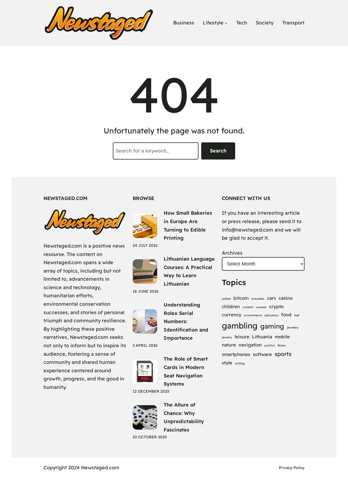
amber (226, 299)
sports (283, 353)
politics (270, 345)
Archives (232, 253)
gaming (272, 326)
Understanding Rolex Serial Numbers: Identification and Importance (186, 321)
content (248, 307)
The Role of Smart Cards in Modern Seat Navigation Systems (186, 371)
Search (218, 151)
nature (229, 345)
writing (240, 363)
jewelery (293, 327)
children (231, 306)
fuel (296, 315)
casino (286, 298)
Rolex (281, 345)
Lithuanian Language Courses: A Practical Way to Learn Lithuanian (189, 271)
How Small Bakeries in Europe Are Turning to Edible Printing (188, 225)
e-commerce (253, 315)
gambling (239, 325)
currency (231, 314)
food (286, 314)
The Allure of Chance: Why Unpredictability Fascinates (184, 417)
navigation (250, 345)
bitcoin (241, 298)
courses (261, 307)
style (227, 362)
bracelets (257, 299)
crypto (276, 306)
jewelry (227, 337)
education (271, 315)
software (262, 354)
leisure (242, 336)
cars (271, 298)
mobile (282, 336)
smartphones (236, 354)
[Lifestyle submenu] (226, 22)
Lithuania (262, 336)
